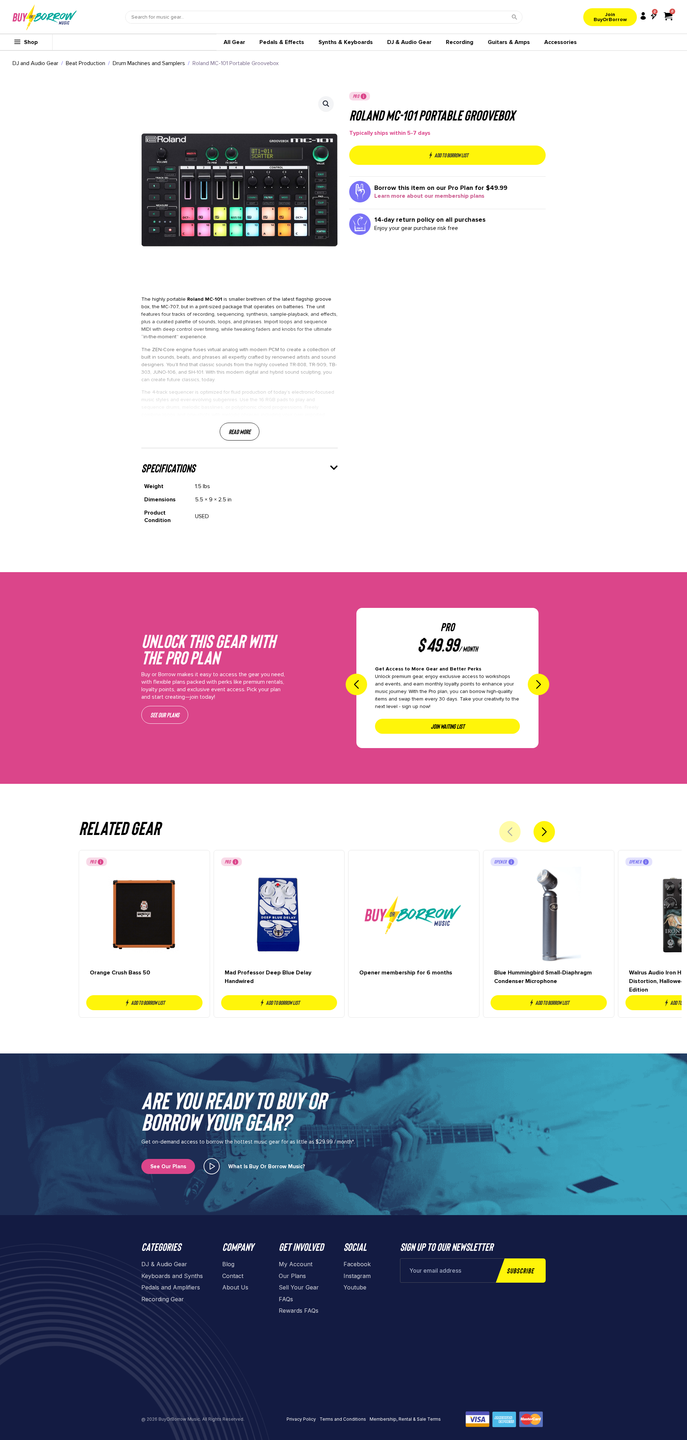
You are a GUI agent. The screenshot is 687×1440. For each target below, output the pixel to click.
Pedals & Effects (281, 42)
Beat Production (85, 63)
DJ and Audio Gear (35, 63)
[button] (325, 103)
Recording (459, 42)
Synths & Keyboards (345, 42)
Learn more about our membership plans (429, 196)
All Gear (234, 42)
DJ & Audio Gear (409, 42)
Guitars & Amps (509, 42)
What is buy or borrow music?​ (266, 1166)
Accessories (560, 42)
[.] (211, 1166)
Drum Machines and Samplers (149, 63)
